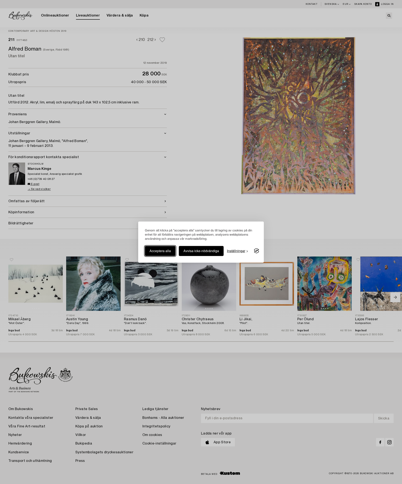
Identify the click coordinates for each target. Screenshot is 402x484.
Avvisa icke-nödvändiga (201, 250)
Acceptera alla (160, 250)
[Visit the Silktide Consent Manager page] (256, 251)
